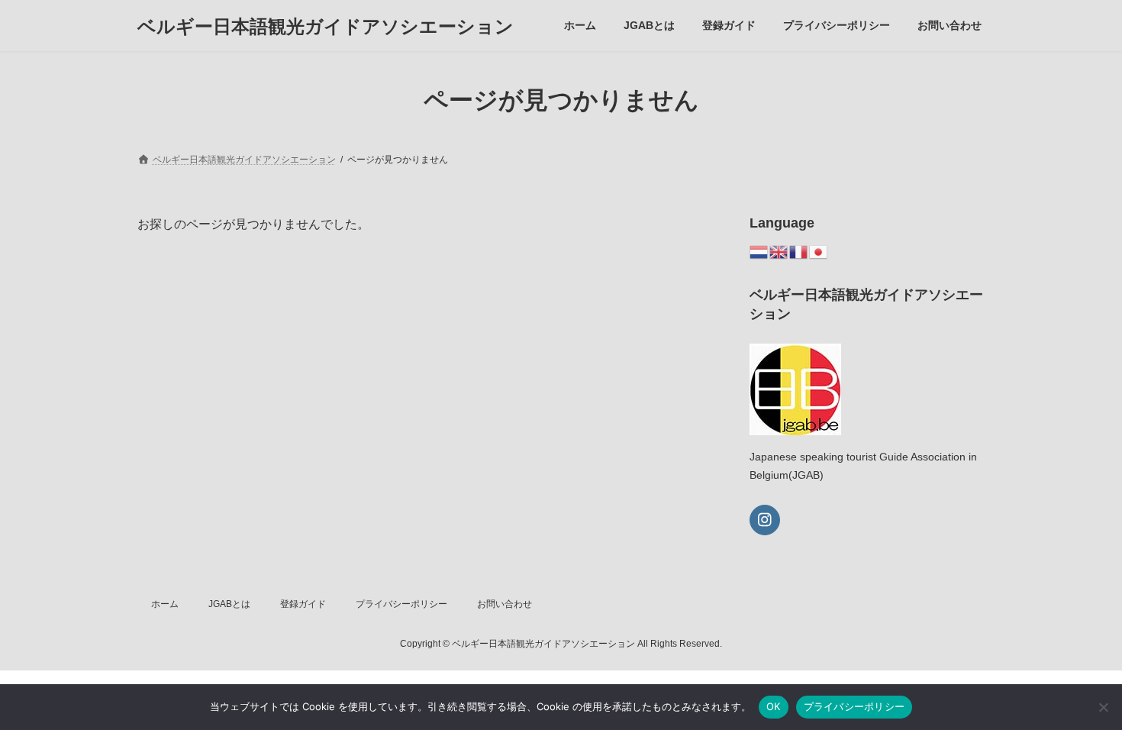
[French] (799, 250)
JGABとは (229, 604)
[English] (779, 250)
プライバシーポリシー (401, 604)
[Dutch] (759, 250)
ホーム (165, 604)
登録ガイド (303, 604)
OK (773, 706)
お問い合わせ (504, 604)
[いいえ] (1103, 707)
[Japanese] (819, 250)
